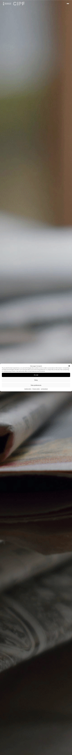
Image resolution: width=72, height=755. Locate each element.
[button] (69, 366)
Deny (36, 380)
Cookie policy (28, 388)
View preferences (36, 385)
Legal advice (44, 388)
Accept (36, 375)
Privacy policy (36, 388)
